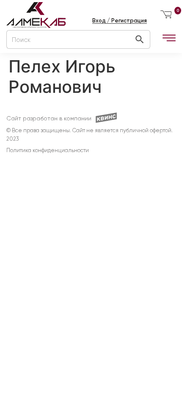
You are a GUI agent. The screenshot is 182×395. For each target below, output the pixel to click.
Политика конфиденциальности (47, 150)
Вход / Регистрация (119, 20)
